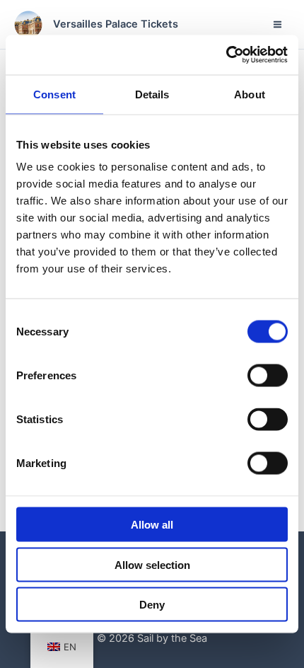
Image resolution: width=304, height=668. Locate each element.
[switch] (267, 375)
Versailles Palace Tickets (115, 24)
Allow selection (152, 564)
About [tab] (249, 94)
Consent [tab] (54, 94)
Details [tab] (152, 94)
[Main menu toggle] (277, 24)
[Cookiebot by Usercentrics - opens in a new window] (226, 55)
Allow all (152, 525)
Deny (152, 605)
